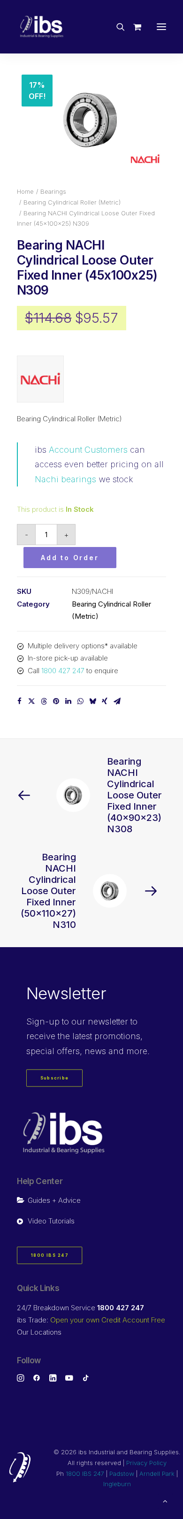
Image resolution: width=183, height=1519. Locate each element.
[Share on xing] (104, 701)
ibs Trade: (91, 1319)
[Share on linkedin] (68, 701)
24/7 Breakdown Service (80, 1307)
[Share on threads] (43, 701)
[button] (161, 26)
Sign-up (43, 1021)
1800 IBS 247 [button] (50, 1255)
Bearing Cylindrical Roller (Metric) (72, 202)
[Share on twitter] (31, 701)
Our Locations (39, 1332)
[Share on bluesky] (92, 701)
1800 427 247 (62, 670)
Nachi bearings (65, 479)
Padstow (121, 1473)
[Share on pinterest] (55, 701)
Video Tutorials (51, 1220)
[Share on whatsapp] (80, 701)
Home (25, 191)
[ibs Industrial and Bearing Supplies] (42, 27)
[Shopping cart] (133, 27)
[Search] (116, 27)
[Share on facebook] (19, 701)
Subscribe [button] (54, 1078)
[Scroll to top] (165, 1500)
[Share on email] (116, 701)
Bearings (53, 191)
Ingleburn (117, 1484)
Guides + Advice (54, 1200)
